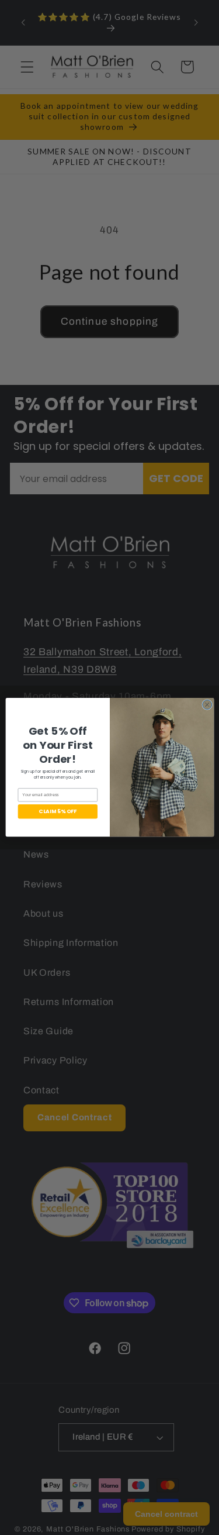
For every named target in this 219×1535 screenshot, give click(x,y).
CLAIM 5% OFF (58, 811)
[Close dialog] (206, 705)
